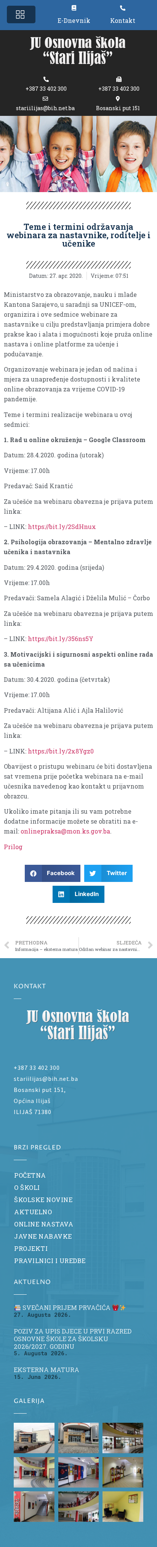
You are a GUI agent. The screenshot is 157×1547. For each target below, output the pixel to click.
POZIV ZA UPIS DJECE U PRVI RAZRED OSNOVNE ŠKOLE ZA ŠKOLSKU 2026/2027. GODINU (72, 1338)
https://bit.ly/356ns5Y (60, 639)
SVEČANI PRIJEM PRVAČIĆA (66, 1307)
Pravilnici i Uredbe (50, 1261)
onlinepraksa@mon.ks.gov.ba (65, 831)
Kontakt (122, 20)
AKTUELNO (33, 1212)
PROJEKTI (31, 1248)
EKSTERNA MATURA (46, 1370)
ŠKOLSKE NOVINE (43, 1200)
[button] (21, 14)
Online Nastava (43, 1224)
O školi (27, 1187)
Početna (30, 1175)
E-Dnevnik (74, 20)
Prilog (13, 847)
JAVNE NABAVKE (43, 1236)
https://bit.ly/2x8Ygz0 (61, 751)
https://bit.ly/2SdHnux (62, 527)
